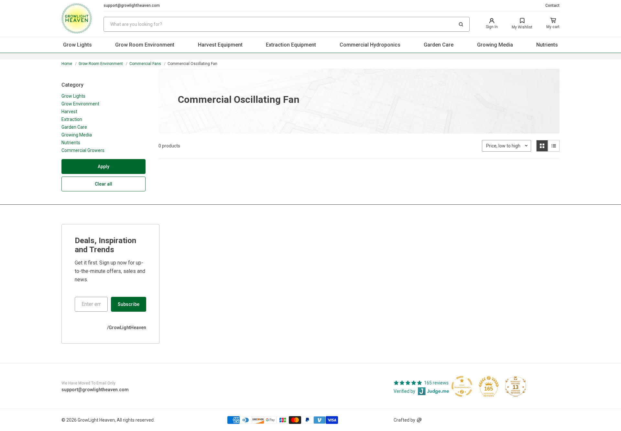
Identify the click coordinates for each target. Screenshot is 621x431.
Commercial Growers (82, 150)
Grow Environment (80, 103)
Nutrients (547, 45)
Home (66, 63)
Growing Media (495, 45)
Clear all (103, 184)
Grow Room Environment (144, 45)
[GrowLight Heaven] (82, 18)
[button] (461, 24)
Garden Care (438, 45)
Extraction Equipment (291, 45)
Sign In (492, 27)
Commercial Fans (145, 63)
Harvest (69, 111)
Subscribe (128, 304)
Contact (552, 5)
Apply (103, 166)
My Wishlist (522, 27)
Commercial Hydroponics (370, 45)
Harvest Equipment (220, 45)
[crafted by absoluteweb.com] (419, 420)
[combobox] (287, 24)
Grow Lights (77, 45)
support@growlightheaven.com (132, 5)
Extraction (71, 119)
